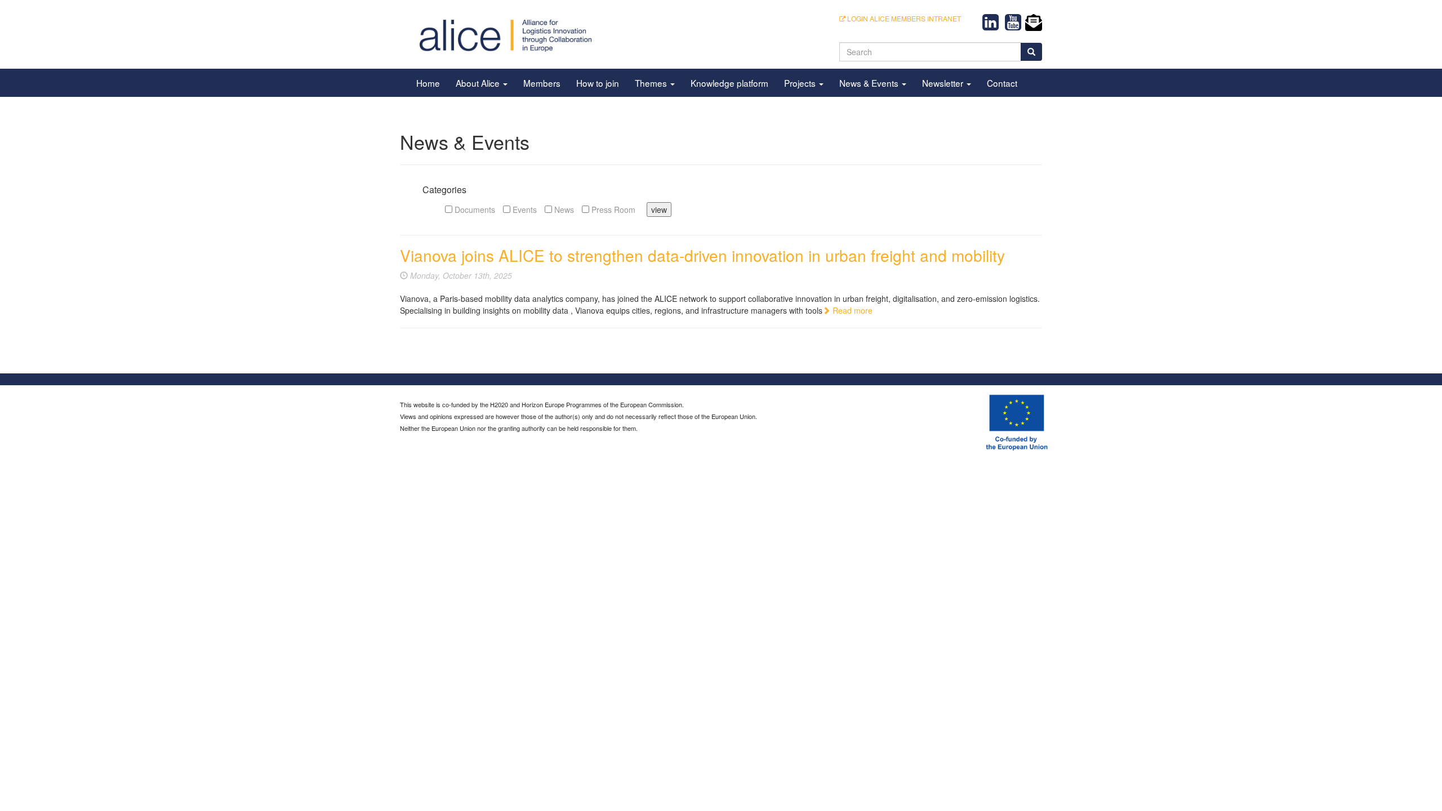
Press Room (612, 209)
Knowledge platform (729, 83)
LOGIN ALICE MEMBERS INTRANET (903, 18)
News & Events (870, 83)
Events (523, 209)
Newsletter (943, 83)
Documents (473, 209)
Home (428, 83)
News (563, 209)
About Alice (479, 83)
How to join (597, 83)
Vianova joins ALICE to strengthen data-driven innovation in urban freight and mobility (702, 255)
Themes (652, 83)
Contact (1002, 83)
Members (541, 83)
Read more (851, 310)
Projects (801, 83)
